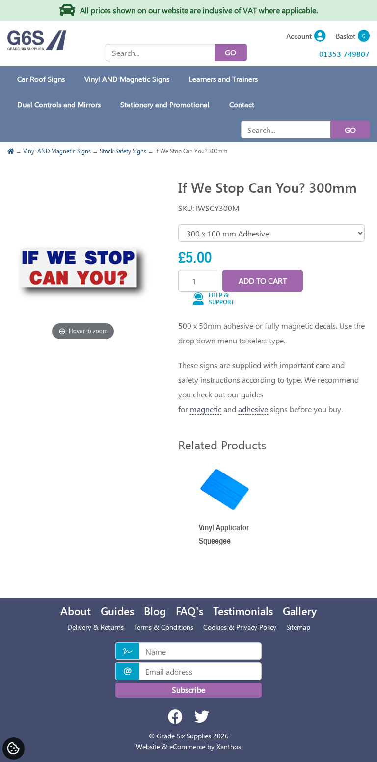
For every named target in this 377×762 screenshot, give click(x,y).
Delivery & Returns (95, 626)
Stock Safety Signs (123, 151)
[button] (306, 36)
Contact (241, 104)
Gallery (300, 611)
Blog (155, 611)
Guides (117, 611)
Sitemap (298, 626)
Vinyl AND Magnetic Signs (57, 151)
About (75, 611)
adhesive (253, 409)
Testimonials (243, 611)
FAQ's (189, 611)
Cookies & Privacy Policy (239, 626)
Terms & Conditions (163, 626)
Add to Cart (263, 280)
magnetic (205, 409)
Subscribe (188, 689)
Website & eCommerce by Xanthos (188, 746)
